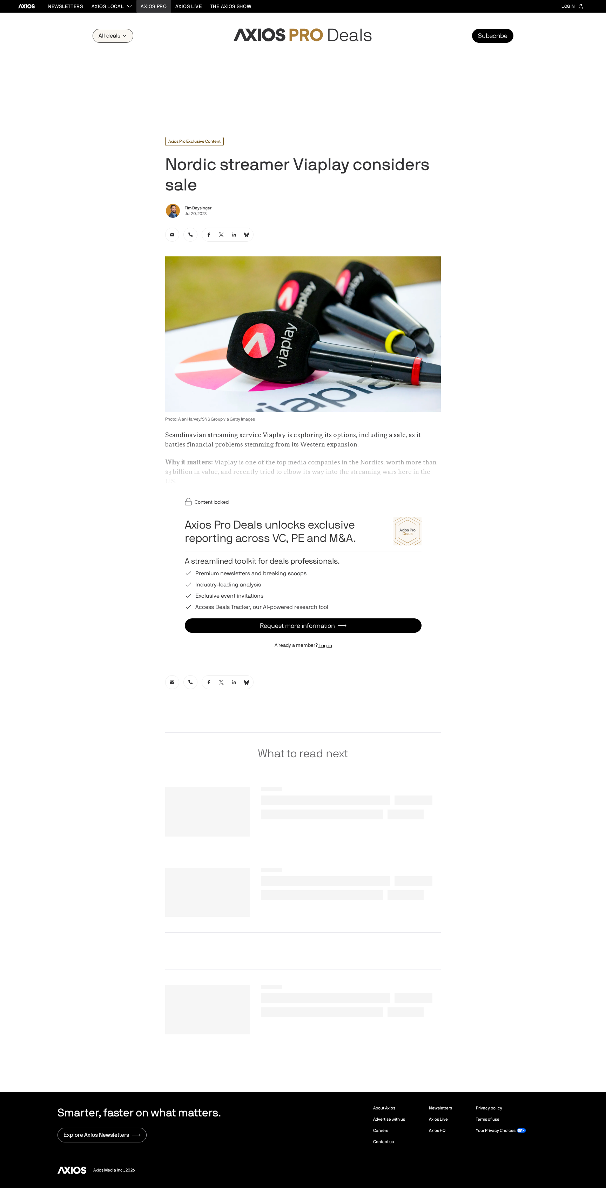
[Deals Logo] (303, 35)
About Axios (384, 1108)
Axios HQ (437, 1130)
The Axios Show (230, 6)
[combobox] (112, 6)
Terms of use (487, 1119)
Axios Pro (154, 6)
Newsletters (65, 6)
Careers (380, 1130)
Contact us (383, 1142)
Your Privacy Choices (496, 1130)
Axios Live (188, 6)
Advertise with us (389, 1119)
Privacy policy (489, 1108)
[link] (172, 234)
